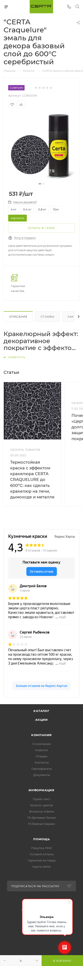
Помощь (41, 839)
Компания (41, 735)
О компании (41, 744)
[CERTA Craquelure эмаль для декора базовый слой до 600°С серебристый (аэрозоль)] (41, 147)
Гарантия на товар (42, 860)
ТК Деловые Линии (41, 817)
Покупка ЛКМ (41, 848)
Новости (41, 750)
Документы (41, 775)
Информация (41, 790)
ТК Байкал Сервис (41, 824)
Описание (18, 316)
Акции (41, 719)
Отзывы (47, 316)
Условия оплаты (42, 854)
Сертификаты (41, 768)
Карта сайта (41, 866)
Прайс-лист (41, 799)
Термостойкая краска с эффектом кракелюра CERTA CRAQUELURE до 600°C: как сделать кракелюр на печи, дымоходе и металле (32, 480)
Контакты (42, 762)
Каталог (41, 711)
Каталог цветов (41, 805)
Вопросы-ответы (41, 811)
